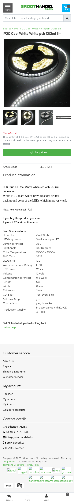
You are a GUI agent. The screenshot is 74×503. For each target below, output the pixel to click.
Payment (8, 366)
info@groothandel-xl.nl (20, 437)
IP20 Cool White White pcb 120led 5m (40, 28)
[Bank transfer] (8, 487)
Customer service (13, 377)
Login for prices (37, 152)
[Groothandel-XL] (37, 8)
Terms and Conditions (13, 464)
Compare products (14, 409)
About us (8, 361)
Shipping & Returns (14, 371)
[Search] (67, 18)
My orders (9, 399)
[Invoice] (19, 487)
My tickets (9, 404)
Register (8, 393)
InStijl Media (9, 461)
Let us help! (9, 327)
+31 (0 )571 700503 (17, 432)
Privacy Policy (32, 464)
